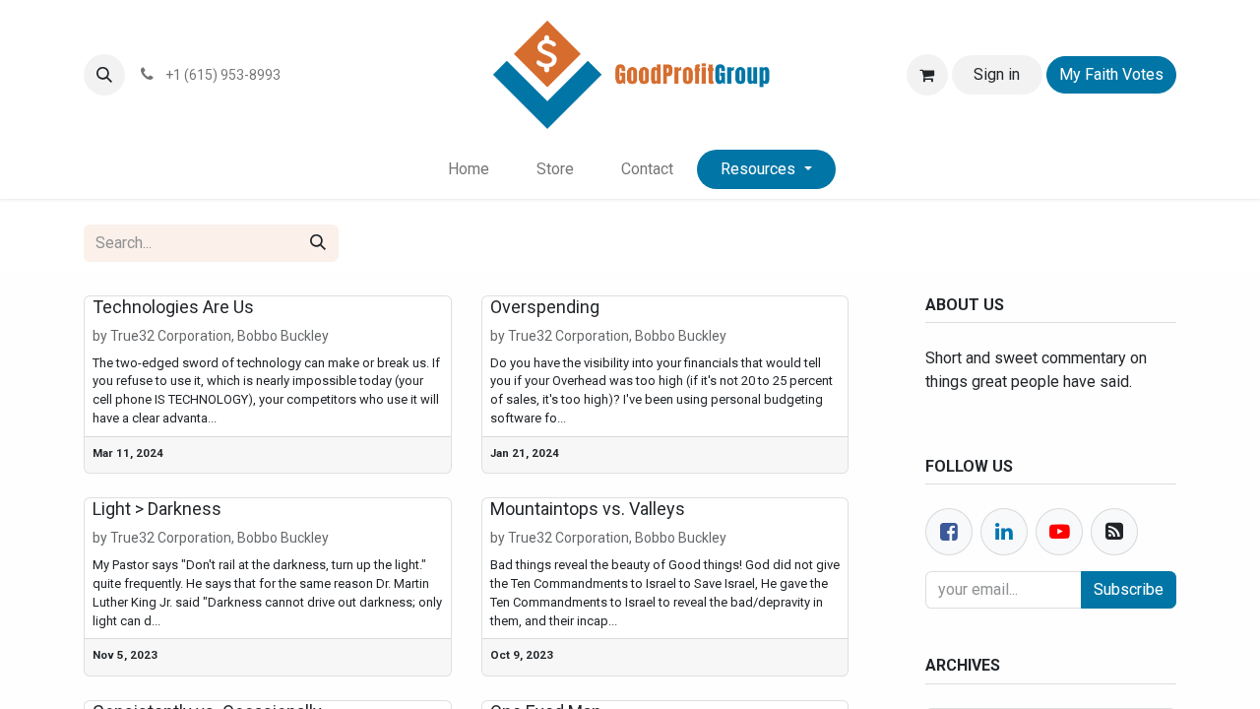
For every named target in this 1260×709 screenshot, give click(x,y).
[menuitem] (468, 169)
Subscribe (1129, 589)
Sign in (997, 74)
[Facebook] (949, 531)
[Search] (318, 243)
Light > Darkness (157, 508)
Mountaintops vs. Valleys (587, 508)
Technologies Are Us (173, 306)
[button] (104, 75)
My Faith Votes (1111, 74)
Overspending (544, 306)
